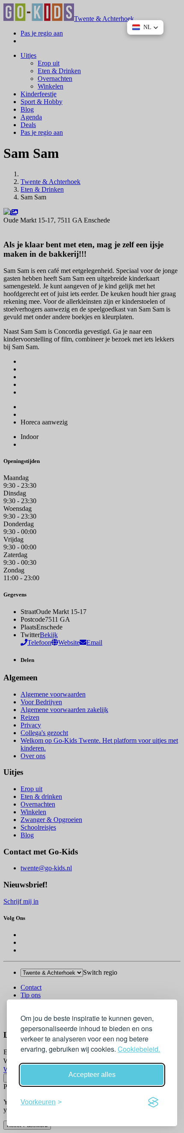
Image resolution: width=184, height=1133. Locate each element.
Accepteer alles (92, 1074)
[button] (145, 27)
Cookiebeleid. (139, 1049)
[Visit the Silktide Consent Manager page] (153, 1102)
